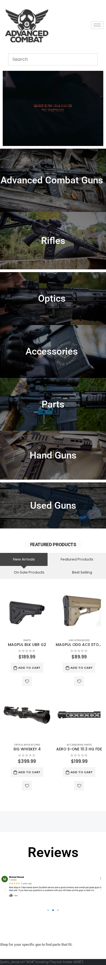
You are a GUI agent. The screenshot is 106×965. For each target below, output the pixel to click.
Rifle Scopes (32, 744)
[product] (27, 610)
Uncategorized (79, 640)
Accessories (75, 744)
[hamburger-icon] (97, 25)
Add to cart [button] (29, 667)
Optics (18, 744)
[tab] (24, 559)
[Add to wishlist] (27, 681)
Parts (27, 640)
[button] (5, 890)
